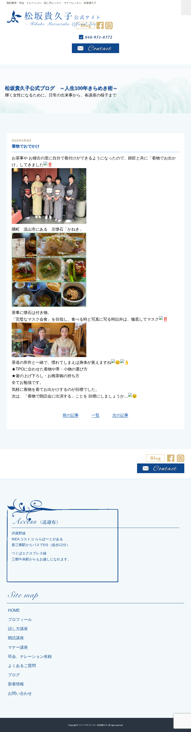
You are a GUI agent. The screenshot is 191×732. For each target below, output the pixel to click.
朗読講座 (16, 638)
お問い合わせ (20, 693)
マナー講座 (18, 647)
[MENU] (186, 7)
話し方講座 (18, 629)
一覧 (95, 415)
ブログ (14, 675)
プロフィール (20, 619)
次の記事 (120, 415)
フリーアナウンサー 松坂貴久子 (93, 725)
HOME (14, 610)
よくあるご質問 (22, 666)
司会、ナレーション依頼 (30, 656)
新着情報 (16, 684)
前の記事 (71, 415)
